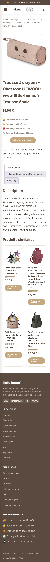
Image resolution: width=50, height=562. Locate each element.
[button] (42, 34)
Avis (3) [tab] (11, 180)
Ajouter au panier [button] (12, 288)
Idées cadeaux (9, 431)
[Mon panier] (44, 9)
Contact (6, 478)
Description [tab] (14, 167)
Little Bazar (8, 441)
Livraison (7, 483)
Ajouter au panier (22, 140)
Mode (5, 447)
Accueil (6, 19)
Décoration (8, 420)
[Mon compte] (37, 9)
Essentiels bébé (10, 426)
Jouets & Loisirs (10, 436)
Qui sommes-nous (11, 473)
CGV (5, 494)
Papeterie (7, 452)
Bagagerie (15, 19)
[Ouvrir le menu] (6, 9)
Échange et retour (11, 489)
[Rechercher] (29, 9)
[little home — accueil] (17, 9)
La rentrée (26, 19)
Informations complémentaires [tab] (25, 174)
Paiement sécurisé (11, 505)
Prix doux (7, 457)
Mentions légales (10, 499)
